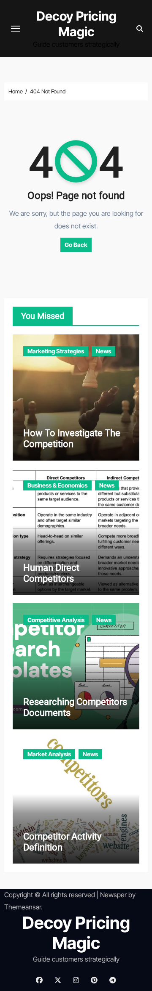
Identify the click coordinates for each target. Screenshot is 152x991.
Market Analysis (49, 754)
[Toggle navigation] (15, 28)
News (103, 351)
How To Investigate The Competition (71, 438)
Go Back (76, 244)
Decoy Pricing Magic (76, 23)
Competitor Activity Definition (62, 842)
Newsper (113, 894)
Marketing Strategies (55, 351)
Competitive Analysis (55, 619)
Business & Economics (57, 485)
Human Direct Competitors (51, 573)
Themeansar (22, 907)
